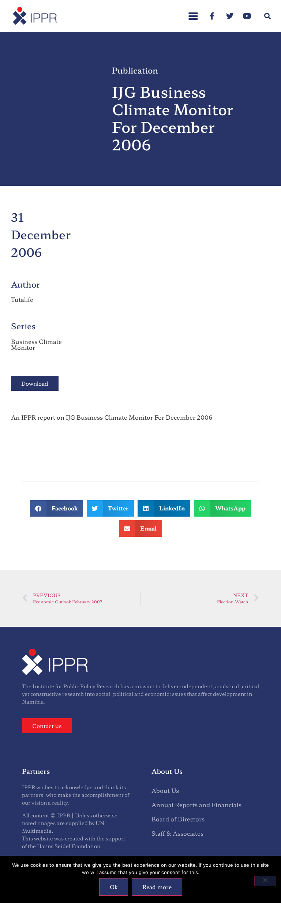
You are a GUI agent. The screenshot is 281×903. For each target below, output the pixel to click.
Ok (113, 887)
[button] (193, 12)
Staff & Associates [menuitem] (177, 833)
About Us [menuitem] (165, 790)
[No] (265, 881)
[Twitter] (230, 16)
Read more (157, 887)
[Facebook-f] (212, 16)
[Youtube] (247, 16)
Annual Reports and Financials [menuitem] (196, 804)
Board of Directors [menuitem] (178, 818)
